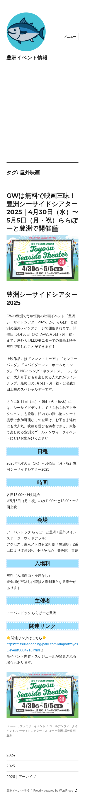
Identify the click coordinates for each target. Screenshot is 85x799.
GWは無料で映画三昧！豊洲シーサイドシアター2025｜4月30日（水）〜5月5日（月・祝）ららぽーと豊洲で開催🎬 (42, 212)
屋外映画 (70, 730)
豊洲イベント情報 (27, 58)
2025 (11, 766)
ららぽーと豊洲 (53, 730)
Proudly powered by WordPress (53, 790)
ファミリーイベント (32, 726)
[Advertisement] (42, 117)
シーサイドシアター (29, 730)
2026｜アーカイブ (21, 777)
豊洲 (9, 735)
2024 (11, 755)
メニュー (70, 36)
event (14, 726)
